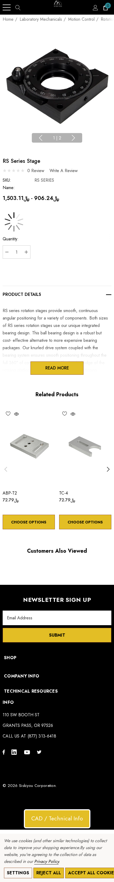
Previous (40, 138)
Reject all (48, 873)
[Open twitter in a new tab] (40, 752)
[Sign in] (95, 7)
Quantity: (11, 239)
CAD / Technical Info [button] (57, 819)
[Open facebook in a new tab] (3, 752)
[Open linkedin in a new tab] (15, 752)
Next (73, 138)
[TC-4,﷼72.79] (85, 446)
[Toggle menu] (7, 7)
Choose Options (28, 522)
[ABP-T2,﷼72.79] (29, 446)
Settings (18, 873)
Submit (57, 635)
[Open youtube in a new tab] (28, 752)
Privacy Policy (46, 861)
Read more (57, 368)
